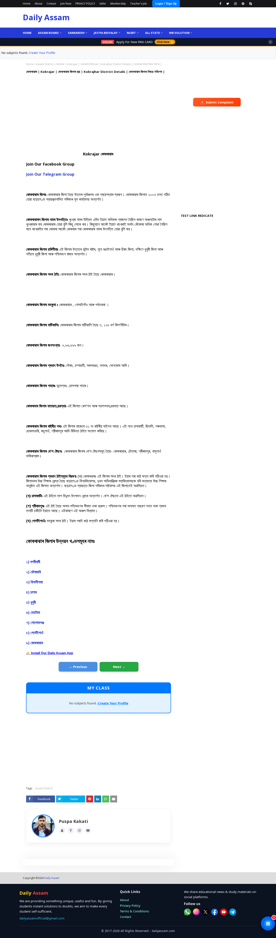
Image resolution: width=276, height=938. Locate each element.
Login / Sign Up (166, 3)
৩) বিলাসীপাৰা (35, 582)
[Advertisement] (98, 114)
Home (26, 3)
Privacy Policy (130, 905)
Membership (118, 3)
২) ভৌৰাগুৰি (34, 571)
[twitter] (228, 3)
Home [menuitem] (27, 33)
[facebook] (220, 3)
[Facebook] (70, 830)
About (38, 3)
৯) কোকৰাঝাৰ (35, 642)
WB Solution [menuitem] (179, 33)
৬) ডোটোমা (33, 612)
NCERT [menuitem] (131, 33)
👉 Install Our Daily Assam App (49, 653)
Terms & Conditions (134, 911)
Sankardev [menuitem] (76, 33)
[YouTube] (88, 830)
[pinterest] (243, 3)
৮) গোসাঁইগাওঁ (35, 632)
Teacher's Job (138, 3)
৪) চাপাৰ (32, 592)
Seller (102, 3)
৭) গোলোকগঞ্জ (35, 622)
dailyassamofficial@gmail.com (41, 918)
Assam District (44, 64)
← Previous (78, 666)
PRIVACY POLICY (85, 3)
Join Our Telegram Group (50, 174)
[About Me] (62, 830)
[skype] (250, 3)
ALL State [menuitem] (152, 33)
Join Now (65, 3)
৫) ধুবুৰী (31, 602)
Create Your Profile (42, 53)
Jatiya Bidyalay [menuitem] (106, 33)
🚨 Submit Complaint (217, 102)
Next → (119, 666)
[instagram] (235, 3)
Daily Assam (46, 17)
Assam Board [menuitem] (48, 33)
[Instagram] (79, 830)
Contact (51, 3)
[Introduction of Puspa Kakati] (43, 825)
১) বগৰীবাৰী (33, 561)
